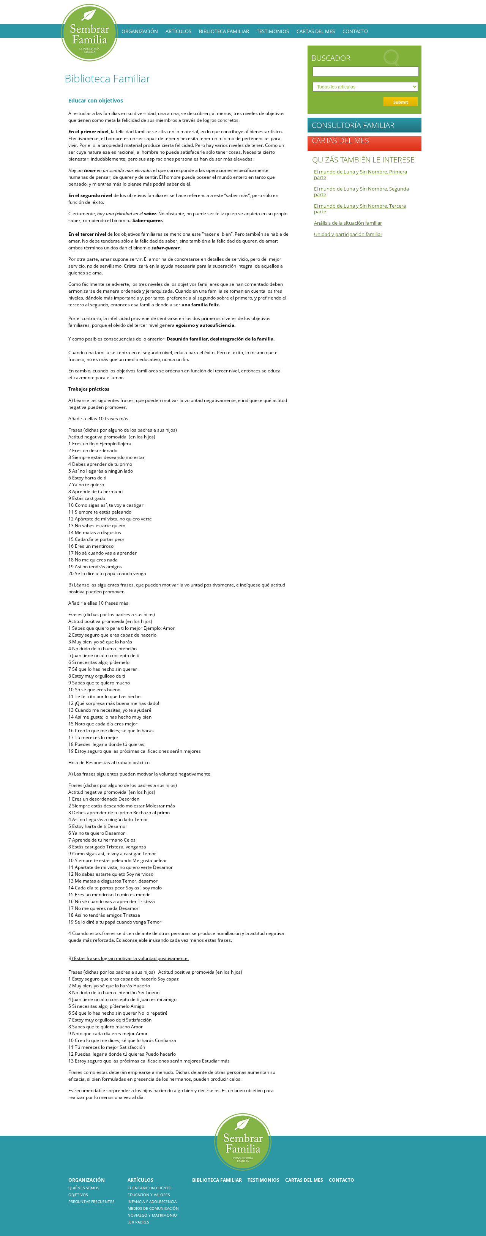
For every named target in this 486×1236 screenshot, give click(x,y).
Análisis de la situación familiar (348, 222)
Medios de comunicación (153, 1208)
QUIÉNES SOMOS (83, 1187)
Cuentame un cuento (150, 1187)
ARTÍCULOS (178, 31)
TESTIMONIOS (273, 31)
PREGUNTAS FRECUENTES (91, 1201)
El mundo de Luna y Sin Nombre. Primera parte (360, 174)
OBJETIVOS (78, 1194)
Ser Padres (138, 1222)
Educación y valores (149, 1194)
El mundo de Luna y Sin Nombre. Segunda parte (361, 191)
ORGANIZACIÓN (140, 31)
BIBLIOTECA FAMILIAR (224, 31)
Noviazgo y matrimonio (152, 1215)
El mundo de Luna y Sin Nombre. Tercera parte (360, 208)
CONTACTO (355, 31)
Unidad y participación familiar (348, 234)
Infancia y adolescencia (152, 1201)
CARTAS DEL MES (316, 31)
